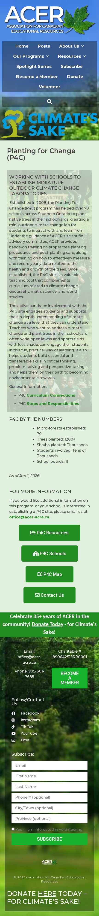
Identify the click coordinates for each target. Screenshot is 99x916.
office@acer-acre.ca (29, 517)
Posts (44, 46)
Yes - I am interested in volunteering (49, 829)
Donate (75, 76)
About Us (69, 46)
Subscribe (72, 66)
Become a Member (37, 76)
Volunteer (49, 86)
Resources (69, 56)
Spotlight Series (34, 66)
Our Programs (28, 56)
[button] (49, 102)
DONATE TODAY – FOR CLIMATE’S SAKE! (47, 897)
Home (22, 46)
